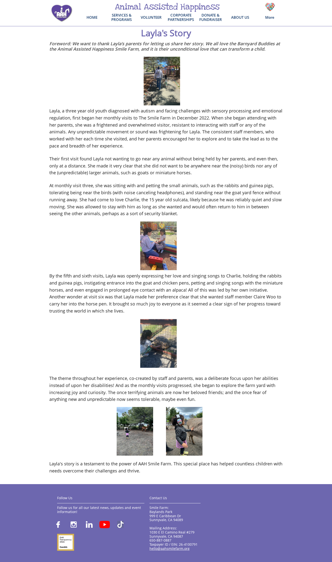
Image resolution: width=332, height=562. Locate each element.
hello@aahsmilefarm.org (169, 548)
